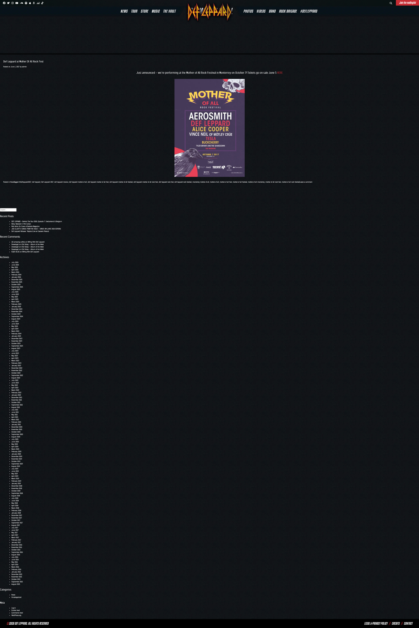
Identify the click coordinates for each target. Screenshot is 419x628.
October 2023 (15, 343)
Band (272, 11)
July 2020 (14, 439)
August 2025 (15, 289)
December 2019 (16, 456)
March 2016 (15, 567)
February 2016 (16, 569)
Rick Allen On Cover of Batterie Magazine (25, 226)
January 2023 (16, 366)
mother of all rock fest (273, 182)
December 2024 (16, 309)
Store (144, 11)
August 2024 (15, 319)
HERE (280, 72)
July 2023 (14, 351)
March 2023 (15, 361)
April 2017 (14, 535)
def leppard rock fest (166, 182)
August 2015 (15, 584)
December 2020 (16, 427)
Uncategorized (16, 597)
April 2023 (14, 358)
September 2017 (17, 523)
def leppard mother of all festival (121, 182)
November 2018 (16, 488)
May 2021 (14, 415)
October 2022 (15, 373)
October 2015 (15, 579)
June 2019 (15, 471)
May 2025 (14, 297)
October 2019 (15, 461)
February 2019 (16, 481)
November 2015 (16, 577)
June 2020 (15, 442)
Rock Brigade (288, 11)
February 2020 (16, 451)
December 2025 (16, 280)
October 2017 (15, 520)
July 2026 (14, 262)
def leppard (36, 182)
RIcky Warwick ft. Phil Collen (21, 224)
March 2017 (15, 537)
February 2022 (16, 393)
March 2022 (15, 390)
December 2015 (16, 574)
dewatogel (15, 247)
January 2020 (16, 454)
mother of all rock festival (291, 182)
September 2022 (17, 375)
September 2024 (17, 316)
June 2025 (15, 294)
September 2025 (17, 287)
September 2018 (17, 493)
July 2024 (14, 321)
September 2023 (17, 346)
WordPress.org (16, 615)
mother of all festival (240, 182)
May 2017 (14, 533)
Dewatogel (15, 244)
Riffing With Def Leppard (36, 242)
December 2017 (16, 515)
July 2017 (14, 528)
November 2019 (16, 459)
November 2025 (16, 282)
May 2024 (14, 326)
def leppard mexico (61, 182)
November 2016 (16, 547)
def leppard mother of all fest (98, 182)
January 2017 (16, 542)
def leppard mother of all (78, 182)
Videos (260, 11)
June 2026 (15, 265)
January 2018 (16, 513)
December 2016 (16, 545)
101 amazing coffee (18, 242)
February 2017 (16, 540)
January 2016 (16, 572)
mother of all (214, 182)
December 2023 (16, 338)
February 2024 (16, 334)
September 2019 (17, 464)
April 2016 (14, 564)
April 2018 (14, 506)
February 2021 (16, 422)
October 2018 (15, 491)
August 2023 (15, 348)
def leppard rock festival (183, 182)
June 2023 (15, 353)
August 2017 (15, 525)
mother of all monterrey (256, 182)
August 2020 (15, 437)
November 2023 (16, 341)
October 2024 (15, 314)
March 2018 (15, 508)
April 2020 (14, 447)
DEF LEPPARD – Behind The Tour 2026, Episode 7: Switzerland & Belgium (36, 221)
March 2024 (15, 331)
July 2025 (14, 292)
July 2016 (14, 557)
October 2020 (15, 432)
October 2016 (15, 550)
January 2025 (16, 307)
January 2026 (16, 277)
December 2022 (16, 368)
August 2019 (15, 466)
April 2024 (14, 329)
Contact (408, 623)
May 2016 (14, 562)
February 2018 (16, 510)
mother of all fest (226, 182)
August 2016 (15, 555)
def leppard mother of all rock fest (146, 182)
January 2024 (16, 336)
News (124, 11)
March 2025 (15, 302)
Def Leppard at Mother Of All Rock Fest (23, 61)
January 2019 (16, 483)
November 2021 (16, 400)
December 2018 (16, 486)
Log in (13, 608)
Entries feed (15, 610)
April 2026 (14, 270)
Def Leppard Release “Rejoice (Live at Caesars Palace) (30, 231)
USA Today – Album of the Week (32, 244)
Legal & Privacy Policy (375, 623)
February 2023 (16, 363)
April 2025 (14, 299)
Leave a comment (306, 182)
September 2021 (17, 405)
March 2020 (15, 449)
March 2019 (15, 479)
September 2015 (17, 582)
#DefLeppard (308, 11)
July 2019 (14, 469)
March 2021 (15, 420)
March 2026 (15, 272)
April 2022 (14, 388)
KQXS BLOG (15, 252)
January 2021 (16, 424)
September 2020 (17, 434)
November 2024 (16, 311)
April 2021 (14, 417)
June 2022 (15, 383)
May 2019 (14, 474)
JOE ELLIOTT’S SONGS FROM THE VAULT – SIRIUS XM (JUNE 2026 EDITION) (36, 229)
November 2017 (16, 518)
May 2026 (14, 267)
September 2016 (17, 552)
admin (24, 67)
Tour (134, 11)
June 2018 (15, 501)
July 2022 (14, 380)
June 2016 (15, 560)
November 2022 (16, 370)
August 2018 (15, 496)
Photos (248, 11)
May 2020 (14, 444)
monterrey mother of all (200, 182)
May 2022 (14, 385)
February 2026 (16, 275)
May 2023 (14, 356)
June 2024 (15, 324)
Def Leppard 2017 (47, 182)
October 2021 (15, 402)
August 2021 (15, 407)
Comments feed (17, 613)
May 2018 (14, 503)
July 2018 (14, 498)
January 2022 (16, 395)
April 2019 (14, 476)
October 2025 (15, 284)
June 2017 (15, 530)
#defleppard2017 (25, 182)
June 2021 (15, 412)
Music (156, 11)
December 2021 (16, 397)
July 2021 (14, 410)
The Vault (169, 11)
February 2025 (16, 304)
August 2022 (15, 378)
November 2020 (16, 429)
